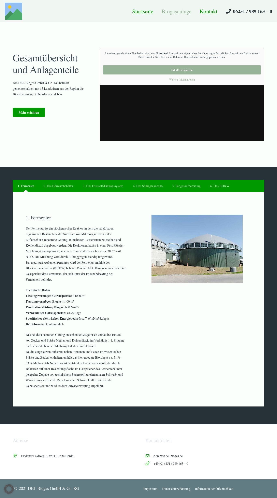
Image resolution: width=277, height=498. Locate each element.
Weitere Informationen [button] (182, 79)
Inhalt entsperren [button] (182, 70)
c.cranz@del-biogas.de (168, 456)
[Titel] (13, 11)
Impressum (150, 488)
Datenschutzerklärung (176, 488)
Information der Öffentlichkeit (214, 488)
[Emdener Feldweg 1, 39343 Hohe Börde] (17, 456)
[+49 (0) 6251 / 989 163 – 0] (149, 463)
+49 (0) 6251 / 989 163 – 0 (171, 463)
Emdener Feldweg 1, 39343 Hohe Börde (47, 456)
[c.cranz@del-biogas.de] (149, 456)
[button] (9, 489)
